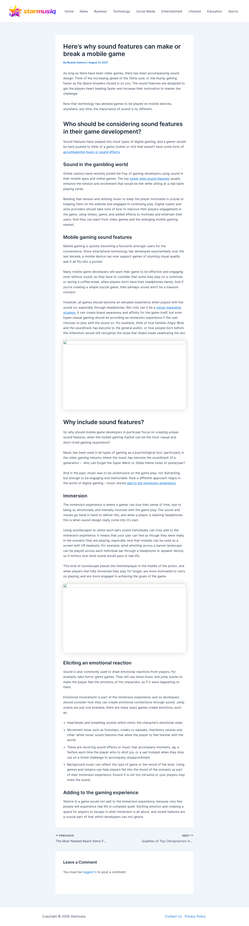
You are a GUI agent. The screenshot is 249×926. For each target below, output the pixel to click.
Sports (233, 11)
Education (214, 11)
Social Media (145, 11)
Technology (121, 11)
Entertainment (171, 11)
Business (100, 11)
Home (69, 11)
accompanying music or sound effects (91, 152)
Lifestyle (195, 11)
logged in (89, 872)
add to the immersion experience (151, 483)
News (84, 11)
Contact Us (173, 916)
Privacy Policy (195, 916)
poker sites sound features (149, 178)
